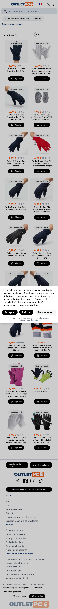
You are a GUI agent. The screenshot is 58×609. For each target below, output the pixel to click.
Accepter (10, 312)
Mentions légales (43, 318)
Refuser (26, 312)
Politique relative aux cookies (20, 318)
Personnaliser (45, 312)
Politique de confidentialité (29, 320)
